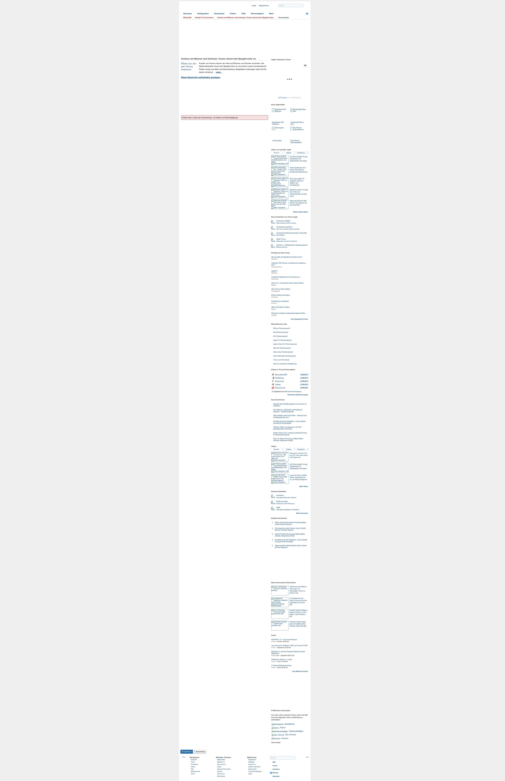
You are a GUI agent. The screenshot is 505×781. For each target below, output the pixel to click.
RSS (274, 762)
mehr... (219, 72)
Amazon (285, 738)
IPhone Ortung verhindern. (280, 295)
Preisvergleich (257, 13)
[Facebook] (303, 13)
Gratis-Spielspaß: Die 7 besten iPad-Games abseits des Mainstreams (298, 170)
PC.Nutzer (274, 297)
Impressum (252, 764)
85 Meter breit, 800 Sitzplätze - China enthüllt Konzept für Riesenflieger (289, 422)
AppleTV (274, 271)
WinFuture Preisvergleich (292, 391)
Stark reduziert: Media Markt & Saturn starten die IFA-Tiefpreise (291, 546)
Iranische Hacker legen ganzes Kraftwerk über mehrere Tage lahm (297, 624)
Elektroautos (221, 776)
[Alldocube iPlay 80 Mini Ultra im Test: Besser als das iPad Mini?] (279, 204)
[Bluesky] (307, 14)
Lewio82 (274, 315)
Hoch (183, 757)
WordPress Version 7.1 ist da (281, 659)
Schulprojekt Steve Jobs (297, 117)
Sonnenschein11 (276, 267)
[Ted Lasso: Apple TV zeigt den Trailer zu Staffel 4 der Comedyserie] (279, 182)
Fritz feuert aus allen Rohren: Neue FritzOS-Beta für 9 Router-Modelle (290, 529)
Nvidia (219, 766)
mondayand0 (275, 291)
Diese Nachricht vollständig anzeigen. (201, 77)
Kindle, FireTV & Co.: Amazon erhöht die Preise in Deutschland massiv (290, 434)
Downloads (219, 13)
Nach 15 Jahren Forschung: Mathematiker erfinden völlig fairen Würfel (288, 439)
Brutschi (274, 303)
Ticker (193, 762)
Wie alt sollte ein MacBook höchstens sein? (286, 257)
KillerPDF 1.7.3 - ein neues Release (284, 639)
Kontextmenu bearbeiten (280, 301)
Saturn (283, 727)
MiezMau (274, 259)
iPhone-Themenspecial (281, 328)
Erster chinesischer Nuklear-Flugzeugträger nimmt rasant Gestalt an (290, 523)
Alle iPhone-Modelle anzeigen (297, 394)
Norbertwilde (275, 655)
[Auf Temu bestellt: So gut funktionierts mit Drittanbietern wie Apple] (279, 160)
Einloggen (251, 762)
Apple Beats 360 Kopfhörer (278, 117)
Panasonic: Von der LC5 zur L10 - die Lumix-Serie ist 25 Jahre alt (299, 455)
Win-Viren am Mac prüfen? (280, 289)
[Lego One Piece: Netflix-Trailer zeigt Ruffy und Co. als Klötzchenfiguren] (279, 478)
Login (254, 5)
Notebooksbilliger (296, 731)
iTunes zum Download (281, 360)
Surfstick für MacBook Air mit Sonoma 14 (285, 277)
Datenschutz (252, 769)
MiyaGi (273, 309)
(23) (305, 626)
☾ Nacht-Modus (199, 751)
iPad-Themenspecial (280, 332)
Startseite (187, 13)
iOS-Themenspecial (280, 336)
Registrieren (264, 5)
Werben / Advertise (254, 766)
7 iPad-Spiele (277, 135)
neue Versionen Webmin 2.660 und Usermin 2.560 (289, 645)
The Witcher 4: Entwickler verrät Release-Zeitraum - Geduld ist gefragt (288, 411)
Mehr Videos (303, 486)
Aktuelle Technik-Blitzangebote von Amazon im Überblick (290, 405)
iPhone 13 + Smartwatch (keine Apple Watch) (287, 283)
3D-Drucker (221, 774)
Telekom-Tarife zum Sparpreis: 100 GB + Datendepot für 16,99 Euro (287, 428)
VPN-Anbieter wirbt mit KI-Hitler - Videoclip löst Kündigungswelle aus (290, 416)
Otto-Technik (290, 735)
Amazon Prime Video (223, 769)
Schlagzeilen (203, 13)
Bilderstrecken (195, 771)
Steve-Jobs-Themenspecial (283, 352)
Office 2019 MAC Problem (280, 307)
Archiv (193, 774)
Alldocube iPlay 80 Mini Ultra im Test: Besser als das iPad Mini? (298, 203)
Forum (275, 765)
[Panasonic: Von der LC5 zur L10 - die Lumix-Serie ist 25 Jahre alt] (279, 456)
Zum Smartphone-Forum (299, 319)
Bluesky (275, 773)
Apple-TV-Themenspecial (282, 340)
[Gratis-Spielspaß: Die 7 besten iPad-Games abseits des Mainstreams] (279, 171)
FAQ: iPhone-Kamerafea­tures (296, 135)
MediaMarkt (289, 724)
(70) (296, 593)
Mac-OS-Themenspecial (282, 348)
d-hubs (273, 641)
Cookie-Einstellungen (255, 771)
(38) (290, 604)
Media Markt (221, 759)
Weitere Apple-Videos (300, 212)
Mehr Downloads (302, 513)
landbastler (274, 279)
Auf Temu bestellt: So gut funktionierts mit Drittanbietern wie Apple (298, 159)
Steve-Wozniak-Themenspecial (284, 356)
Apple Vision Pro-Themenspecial (285, 344)
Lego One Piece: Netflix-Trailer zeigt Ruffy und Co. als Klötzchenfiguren (298, 477)
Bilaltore (273, 285)
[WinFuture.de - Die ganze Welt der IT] (202, 7)
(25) (290, 616)
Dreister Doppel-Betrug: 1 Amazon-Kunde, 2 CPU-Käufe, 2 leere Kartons (298, 612)
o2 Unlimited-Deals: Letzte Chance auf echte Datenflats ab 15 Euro (298, 601)
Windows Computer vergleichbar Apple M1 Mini (288, 313)
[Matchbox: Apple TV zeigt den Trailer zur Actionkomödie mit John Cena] (279, 193)
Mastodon (276, 776)
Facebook (276, 769)
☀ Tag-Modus (186, 751)
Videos (233, 13)
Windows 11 (221, 762)
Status (250, 774)
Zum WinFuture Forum (300, 671)
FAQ (243, 13)
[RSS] (299, 13)
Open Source (221, 764)
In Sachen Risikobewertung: (281, 665)
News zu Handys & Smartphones (285, 364)
